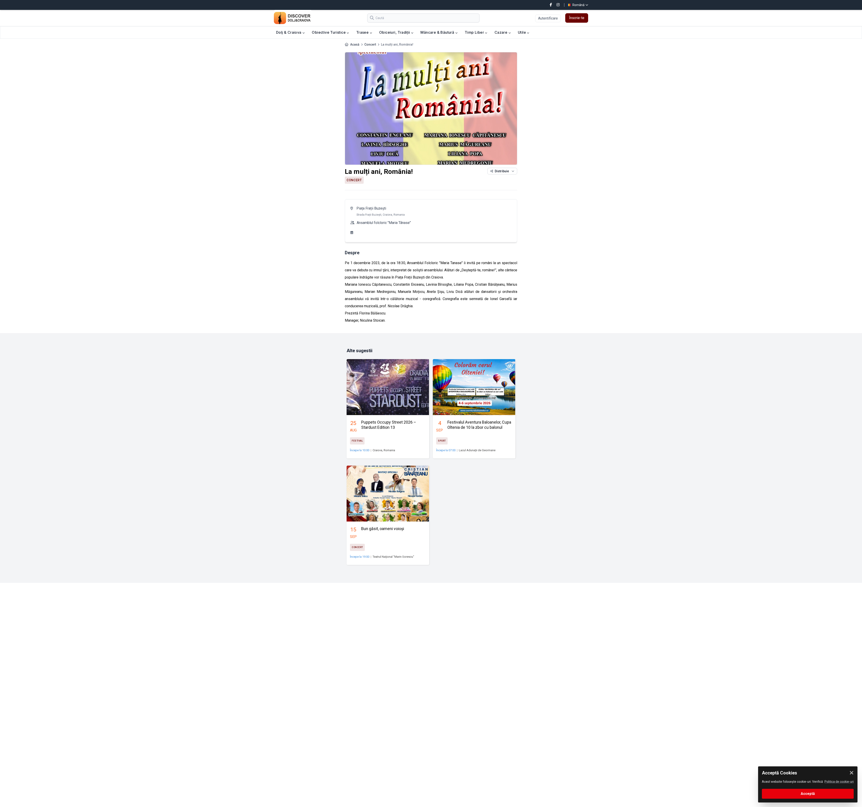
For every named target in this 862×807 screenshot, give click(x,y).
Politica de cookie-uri (839, 781)
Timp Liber (475, 32)
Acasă (354, 44)
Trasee (363, 32)
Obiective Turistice (329, 32)
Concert (370, 44)
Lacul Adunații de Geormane (477, 450)
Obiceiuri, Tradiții (395, 32)
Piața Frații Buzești (371, 208)
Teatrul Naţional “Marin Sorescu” (393, 556)
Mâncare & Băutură (437, 32)
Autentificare (548, 18)
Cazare (501, 32)
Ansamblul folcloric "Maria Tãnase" (384, 223)
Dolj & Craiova (289, 32)
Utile (522, 32)
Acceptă (808, 794)
